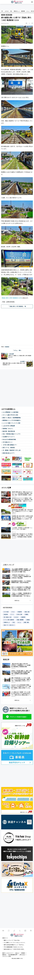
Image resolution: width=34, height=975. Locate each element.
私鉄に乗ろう (9, 14)
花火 (11, 11)
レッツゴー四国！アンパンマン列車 (11, 423)
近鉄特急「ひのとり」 (8, 428)
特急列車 (20, 611)
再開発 (26, 614)
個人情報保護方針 (12, 954)
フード (12, 614)
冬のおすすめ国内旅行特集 (9, 439)
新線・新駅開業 (20, 619)
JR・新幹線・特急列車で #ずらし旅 (11, 450)
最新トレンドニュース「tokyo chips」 (12, 940)
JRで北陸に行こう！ (8, 442)
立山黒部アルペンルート (9, 436)
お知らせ (17, 953)
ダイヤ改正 (6, 611)
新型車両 (23, 11)
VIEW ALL (17, 600)
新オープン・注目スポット (9, 625)
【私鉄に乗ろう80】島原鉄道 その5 (11, 298)
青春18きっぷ (17, 11)
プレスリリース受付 (6, 956)
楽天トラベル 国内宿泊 (9, 447)
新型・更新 (26, 622)
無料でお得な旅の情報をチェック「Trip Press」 (14, 944)
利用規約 (23, 953)
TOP (2, 11)
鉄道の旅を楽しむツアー (9, 453)
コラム (3, 14)
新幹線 (28, 619)
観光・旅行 (27, 611)
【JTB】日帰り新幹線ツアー (10, 444)
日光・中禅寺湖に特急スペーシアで (11, 434)
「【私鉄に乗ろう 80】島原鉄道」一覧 (17, 306)
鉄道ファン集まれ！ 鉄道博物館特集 (12, 417)
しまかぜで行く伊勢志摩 (9, 425)
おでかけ (7, 11)
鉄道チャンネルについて (7, 953)
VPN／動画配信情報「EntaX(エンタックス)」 (13, 947)
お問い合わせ (22, 954)
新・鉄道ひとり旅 (7, 617)
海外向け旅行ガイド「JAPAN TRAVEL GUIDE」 (14, 949)
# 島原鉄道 (7, 346)
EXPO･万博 (19, 614)
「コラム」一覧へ (17, 350)
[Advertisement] (17, 327)
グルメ (13, 611)
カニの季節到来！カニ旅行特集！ (11, 412)
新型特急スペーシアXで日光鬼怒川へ (12, 420)
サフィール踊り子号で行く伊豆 (10, 415)
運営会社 (4, 954)
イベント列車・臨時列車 (9, 619)
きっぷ (28, 11)
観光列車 (6, 614)
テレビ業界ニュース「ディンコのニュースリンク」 (15, 942)
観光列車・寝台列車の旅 (9, 431)
